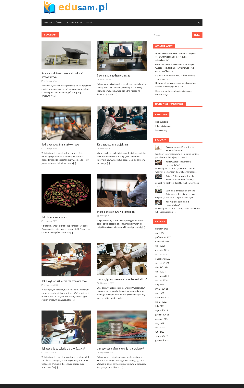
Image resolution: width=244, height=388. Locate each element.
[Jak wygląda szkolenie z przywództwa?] (66, 327)
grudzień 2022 (162, 314)
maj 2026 (159, 232)
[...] (54, 95)
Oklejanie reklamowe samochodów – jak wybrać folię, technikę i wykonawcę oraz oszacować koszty (174, 68)
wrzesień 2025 (162, 241)
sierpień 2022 (161, 318)
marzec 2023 (161, 301)
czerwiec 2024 (162, 275)
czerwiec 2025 (162, 250)
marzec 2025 (161, 254)
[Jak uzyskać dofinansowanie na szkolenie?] (122, 327)
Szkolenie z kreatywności (55, 217)
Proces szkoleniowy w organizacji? (116, 212)
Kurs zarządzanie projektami (112, 144)
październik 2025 (163, 237)
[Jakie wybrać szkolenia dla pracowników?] (66, 259)
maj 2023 (159, 293)
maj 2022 (159, 323)
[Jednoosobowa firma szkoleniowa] (66, 122)
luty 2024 (159, 284)
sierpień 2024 (161, 267)
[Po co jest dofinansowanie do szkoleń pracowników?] (66, 54)
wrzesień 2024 (162, 263)
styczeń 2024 (161, 288)
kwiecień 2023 (162, 297)
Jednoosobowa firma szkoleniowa (60, 144)
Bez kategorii (161, 121)
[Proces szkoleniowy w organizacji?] (122, 190)
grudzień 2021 (162, 340)
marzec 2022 (161, 327)
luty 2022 (159, 331)
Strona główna (53, 22)
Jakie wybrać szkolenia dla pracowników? (64, 281)
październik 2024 (163, 258)
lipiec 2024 (160, 271)
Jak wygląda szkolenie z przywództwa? (63, 348)
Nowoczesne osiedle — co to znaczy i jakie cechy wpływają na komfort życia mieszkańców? (175, 57)
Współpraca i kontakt (79, 22)
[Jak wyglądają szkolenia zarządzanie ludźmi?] (122, 258)
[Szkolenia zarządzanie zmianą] (122, 55)
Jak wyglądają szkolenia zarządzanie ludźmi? (122, 279)
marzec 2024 (161, 280)
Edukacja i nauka (163, 126)
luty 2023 (159, 306)
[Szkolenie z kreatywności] (66, 192)
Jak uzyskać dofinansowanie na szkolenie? (120, 348)
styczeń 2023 (161, 310)
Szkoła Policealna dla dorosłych (181, 176)
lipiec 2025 (160, 245)
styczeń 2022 (161, 336)
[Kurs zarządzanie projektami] (122, 122)
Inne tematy (161, 130)
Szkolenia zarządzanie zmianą (113, 75)
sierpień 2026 (161, 228)
